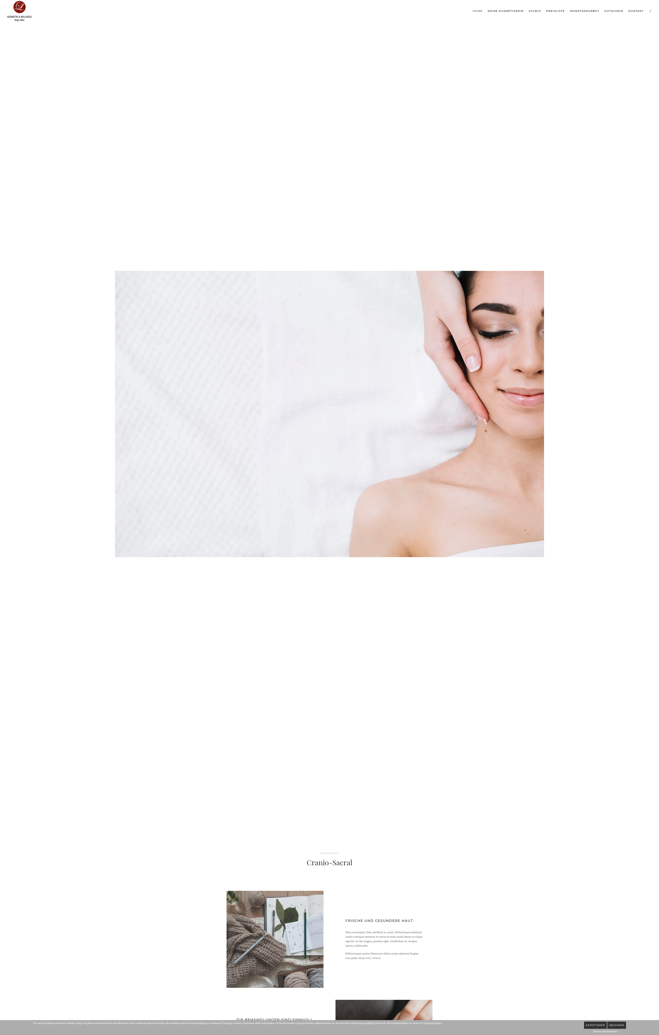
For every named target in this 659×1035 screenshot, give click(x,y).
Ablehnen (616, 1025)
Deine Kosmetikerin (506, 11)
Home (478, 11)
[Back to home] (19, 11)
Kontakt (636, 11)
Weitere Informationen (605, 1031)
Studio (535, 11)
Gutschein (613, 11)
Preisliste (555, 11)
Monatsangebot (584, 11)
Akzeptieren (595, 1025)
